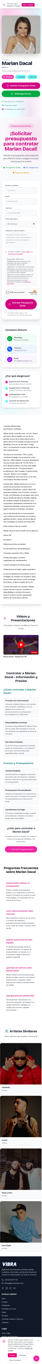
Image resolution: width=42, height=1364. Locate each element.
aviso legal (26, 252)
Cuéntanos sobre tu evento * (15, 231)
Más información (15, 1360)
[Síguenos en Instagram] (7, 1288)
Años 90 (33, 77)
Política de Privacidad (10, 1336)
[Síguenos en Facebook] (3, 1288)
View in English (28, 5)
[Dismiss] (37, 4)
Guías (4, 1312)
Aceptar (12, 1355)
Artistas (9, 77)
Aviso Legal (6, 1333)
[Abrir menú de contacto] (36, 1358)
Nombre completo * (12, 185)
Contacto (5, 1322)
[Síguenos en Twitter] (10, 1288)
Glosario (5, 1315)
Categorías (6, 1305)
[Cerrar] (38, 1341)
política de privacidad (15, 254)
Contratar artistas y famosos (12, 1319)
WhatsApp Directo (23, 93)
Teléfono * (9, 208)
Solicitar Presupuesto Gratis (22, 85)
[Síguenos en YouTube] (14, 1288)
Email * (7, 196)
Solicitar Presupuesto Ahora (23, 849)
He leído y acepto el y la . (20, 253)
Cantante (21, 77)
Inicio (3, 1298)
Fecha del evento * (12, 219)
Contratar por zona (9, 1309)
